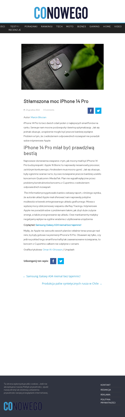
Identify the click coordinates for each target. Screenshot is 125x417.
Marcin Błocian (38, 117)
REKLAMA (105, 394)
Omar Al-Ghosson (52, 249)
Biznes (81, 26)
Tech (59, 26)
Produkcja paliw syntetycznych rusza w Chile (72, 283)
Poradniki (31, 26)
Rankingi (47, 26)
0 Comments (48, 110)
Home (107, 26)
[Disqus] (62, 329)
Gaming (94, 26)
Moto (70, 26)
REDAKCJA (106, 389)
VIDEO (118, 26)
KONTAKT (106, 384)
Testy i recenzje (15, 28)
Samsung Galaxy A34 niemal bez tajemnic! (58, 225)
